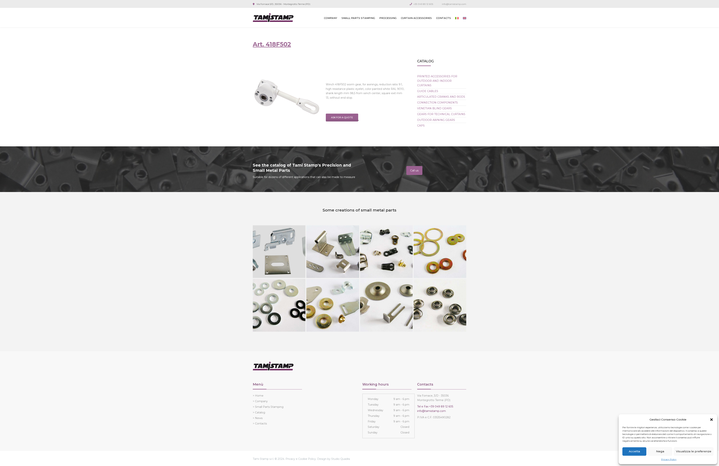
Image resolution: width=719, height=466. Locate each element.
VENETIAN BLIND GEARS (434, 108)
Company (330, 17)
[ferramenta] (332, 305)
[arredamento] (332, 251)
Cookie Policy (307, 459)
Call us (414, 170)
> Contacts (260, 423)
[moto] (440, 251)
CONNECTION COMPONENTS (437, 102)
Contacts (443, 17)
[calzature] (386, 251)
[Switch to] (456, 18)
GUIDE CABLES (427, 91)
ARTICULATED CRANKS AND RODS (441, 96)
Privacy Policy (668, 459)
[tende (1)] (279, 251)
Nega (660, 451)
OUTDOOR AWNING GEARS (436, 120)
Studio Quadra (340, 459)
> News (258, 418)
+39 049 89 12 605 (423, 4)
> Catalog (259, 412)
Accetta (634, 451)
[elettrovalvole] (440, 305)
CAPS (421, 125)
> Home (258, 395)
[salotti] (386, 305)
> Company (260, 401)
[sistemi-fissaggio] (279, 305)
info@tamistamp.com (454, 4)
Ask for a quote (342, 117)
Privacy (290, 459)
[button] (711, 419)
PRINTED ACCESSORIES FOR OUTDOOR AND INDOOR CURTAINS (437, 81)
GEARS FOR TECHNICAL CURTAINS (441, 114)
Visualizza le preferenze (693, 451)
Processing (388, 17)
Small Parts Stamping (358, 17)
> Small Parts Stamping (268, 407)
